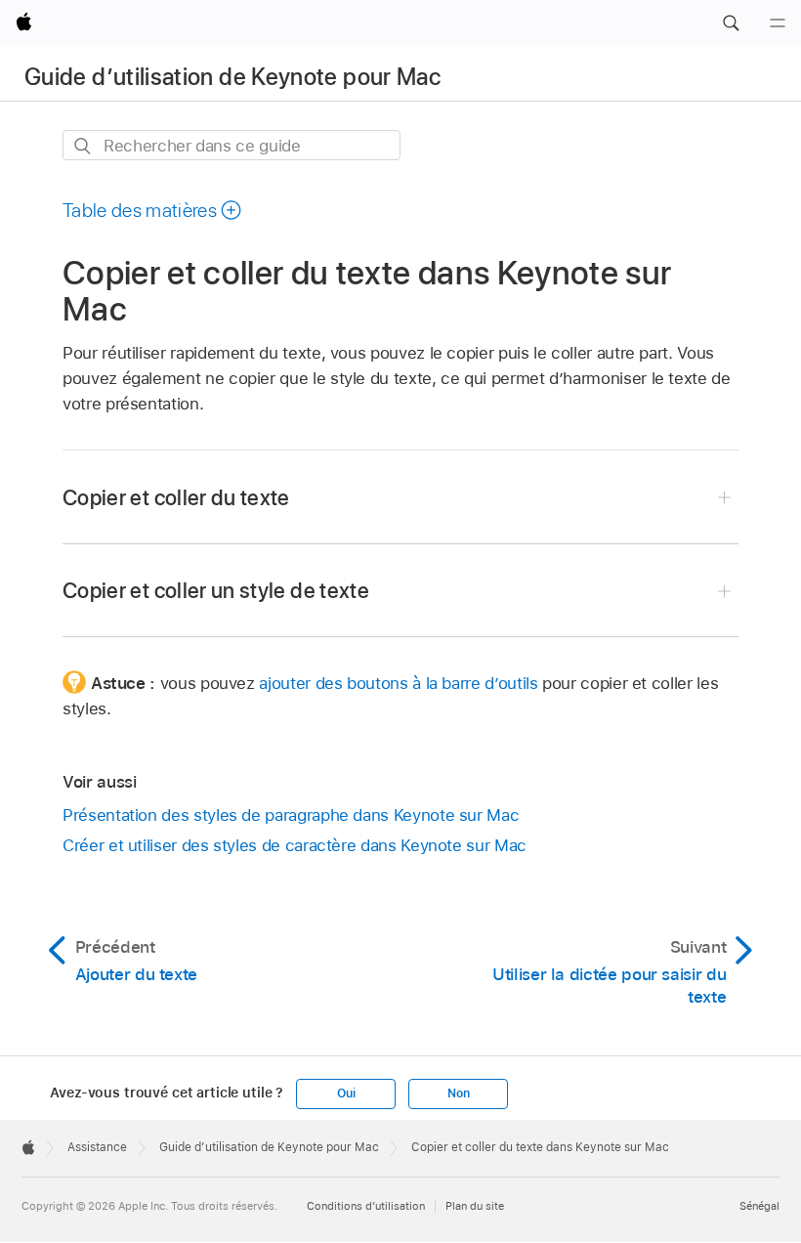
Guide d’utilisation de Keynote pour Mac (232, 77)
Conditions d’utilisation (366, 1206)
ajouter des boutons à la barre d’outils (398, 683)
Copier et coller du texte (176, 497)
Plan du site (474, 1206)
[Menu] (777, 23)
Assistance (97, 1147)
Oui (346, 1093)
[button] (730, 23)
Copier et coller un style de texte (216, 590)
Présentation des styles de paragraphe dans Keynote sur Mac (291, 815)
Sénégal (759, 1206)
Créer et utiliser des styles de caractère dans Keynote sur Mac (295, 845)
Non (458, 1093)
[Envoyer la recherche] (83, 146)
